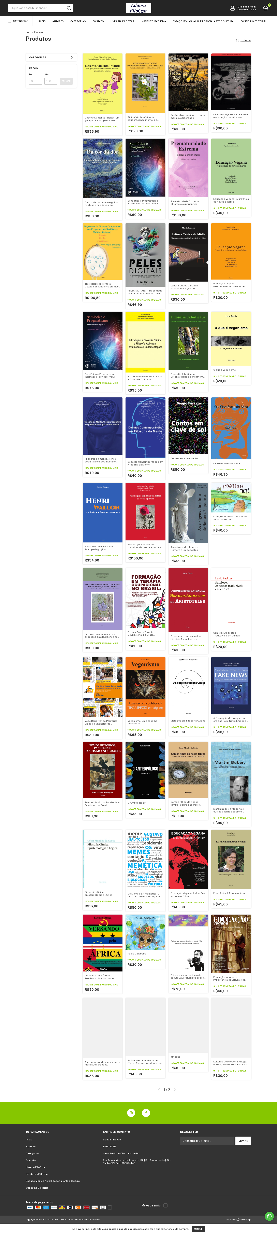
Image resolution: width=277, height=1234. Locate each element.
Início (42, 21)
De (30, 74)
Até (46, 74)
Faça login (249, 6)
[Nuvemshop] (238, 1220)
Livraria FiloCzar (122, 21)
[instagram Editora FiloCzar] (131, 1113)
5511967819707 (112, 1139)
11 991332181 (110, 1146)
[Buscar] (68, 8)
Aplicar (66, 81)
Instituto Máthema (153, 21)
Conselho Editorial (253, 21)
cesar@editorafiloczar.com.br (121, 1153)
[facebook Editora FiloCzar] (146, 1113)
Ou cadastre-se (246, 9)
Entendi (198, 1229)
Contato (98, 21)
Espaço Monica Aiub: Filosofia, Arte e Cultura (203, 21)
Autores (58, 21)
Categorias (20, 21)
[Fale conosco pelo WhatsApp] (269, 1216)
